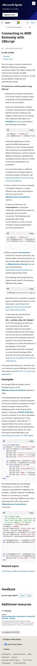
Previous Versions (19, 654)
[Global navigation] (2, 22)
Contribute (5, 657)
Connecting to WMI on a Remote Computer (18, 571)
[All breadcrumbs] (3, 27)
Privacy (14, 657)
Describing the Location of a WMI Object (17, 435)
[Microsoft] (18, 22)
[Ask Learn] (30, 27)
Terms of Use (27, 660)
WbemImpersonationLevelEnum (18, 270)
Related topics (8, 59)
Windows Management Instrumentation (15, 27)
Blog (29, 654)
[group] (20, 135)
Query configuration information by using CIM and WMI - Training (18, 617)
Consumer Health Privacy (10, 660)
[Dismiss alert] (33, 3)
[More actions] (33, 27)
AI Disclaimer (6, 654)
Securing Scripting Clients (15, 310)
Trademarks (6, 663)
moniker (17, 121)
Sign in (33, 23)
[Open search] (28, 22)
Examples (6, 56)
